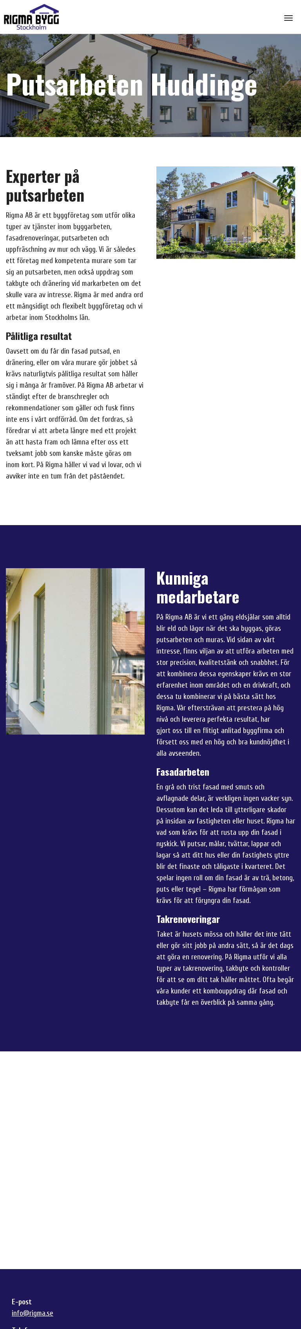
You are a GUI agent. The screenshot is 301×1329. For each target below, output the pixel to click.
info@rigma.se (32, 1313)
